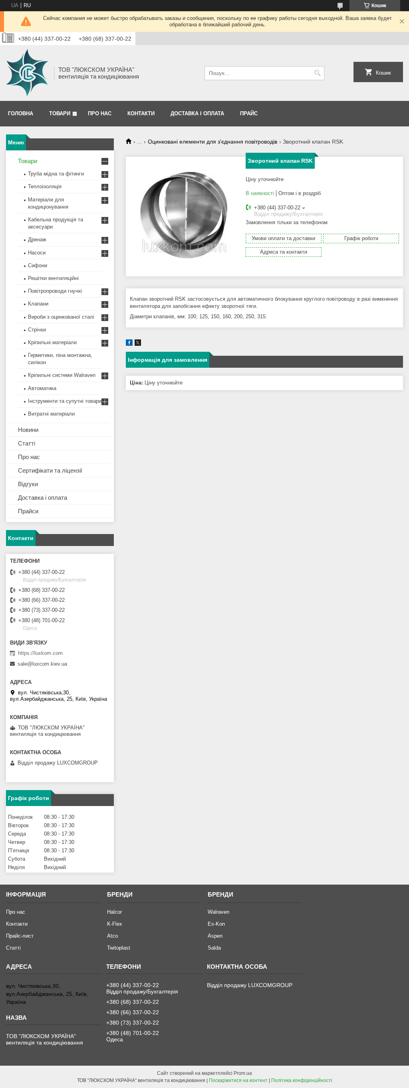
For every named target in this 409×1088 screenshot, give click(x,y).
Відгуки (28, 484)
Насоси (37, 253)
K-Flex (114, 924)
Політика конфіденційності (301, 1080)
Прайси (28, 511)
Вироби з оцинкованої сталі (61, 317)
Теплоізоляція (45, 186)
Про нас (99, 113)
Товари (59, 113)
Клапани (38, 304)
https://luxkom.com (40, 653)
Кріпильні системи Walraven (61, 375)
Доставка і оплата (197, 113)
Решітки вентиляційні (53, 278)
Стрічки (37, 330)
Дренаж (37, 239)
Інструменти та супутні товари (64, 401)
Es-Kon (216, 924)
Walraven (218, 912)
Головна (20, 113)
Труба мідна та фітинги (56, 174)
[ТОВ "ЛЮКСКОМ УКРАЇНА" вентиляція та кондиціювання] (27, 73)
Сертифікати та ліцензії (50, 470)
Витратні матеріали (51, 414)
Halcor (114, 912)
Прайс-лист (20, 936)
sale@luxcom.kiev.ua (42, 664)
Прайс (249, 113)
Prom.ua (243, 1073)
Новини (28, 429)
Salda (214, 948)
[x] (138, 344)
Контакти (141, 113)
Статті (26, 443)
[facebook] (129, 344)
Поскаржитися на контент (238, 1080)
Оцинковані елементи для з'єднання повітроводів (212, 141)
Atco (112, 936)
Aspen (215, 936)
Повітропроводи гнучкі (55, 291)
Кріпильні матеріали (52, 342)
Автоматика (42, 388)
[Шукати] (317, 73)
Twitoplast (118, 948)
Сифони (37, 265)
